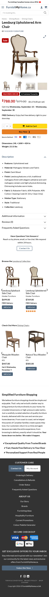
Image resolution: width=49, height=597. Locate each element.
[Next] (46, 295)
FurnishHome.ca (18, 7)
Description (8, 156)
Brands (24, 506)
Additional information (13, 216)
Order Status (24, 484)
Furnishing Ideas (24, 511)
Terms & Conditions (14, 580)
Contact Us (24, 248)
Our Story (24, 501)
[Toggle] (44, 157)
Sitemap (24, 582)
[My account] (41, 7)
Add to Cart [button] (7, 307)
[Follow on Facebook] (21, 576)
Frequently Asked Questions (15, 227)
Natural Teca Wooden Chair (36, 356)
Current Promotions (24, 520)
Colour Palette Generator (24, 525)
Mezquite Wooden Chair (10, 356)
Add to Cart (31, 126)
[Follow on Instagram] (24, 576)
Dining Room (14, 19)
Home (4, 19)
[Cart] (46, 7)
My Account (32, 468)
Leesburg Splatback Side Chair (11, 292)
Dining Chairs (27, 19)
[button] (2, 7)
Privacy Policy (30, 580)
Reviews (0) (7, 222)
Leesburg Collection (21, 261)
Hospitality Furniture (24, 515)
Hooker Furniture (14, 31)
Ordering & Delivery (24, 475)
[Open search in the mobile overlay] (24, 12)
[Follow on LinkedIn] (28, 576)
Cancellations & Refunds (24, 480)
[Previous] (2, 295)
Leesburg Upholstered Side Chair (36, 292)
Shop (41, 580)
